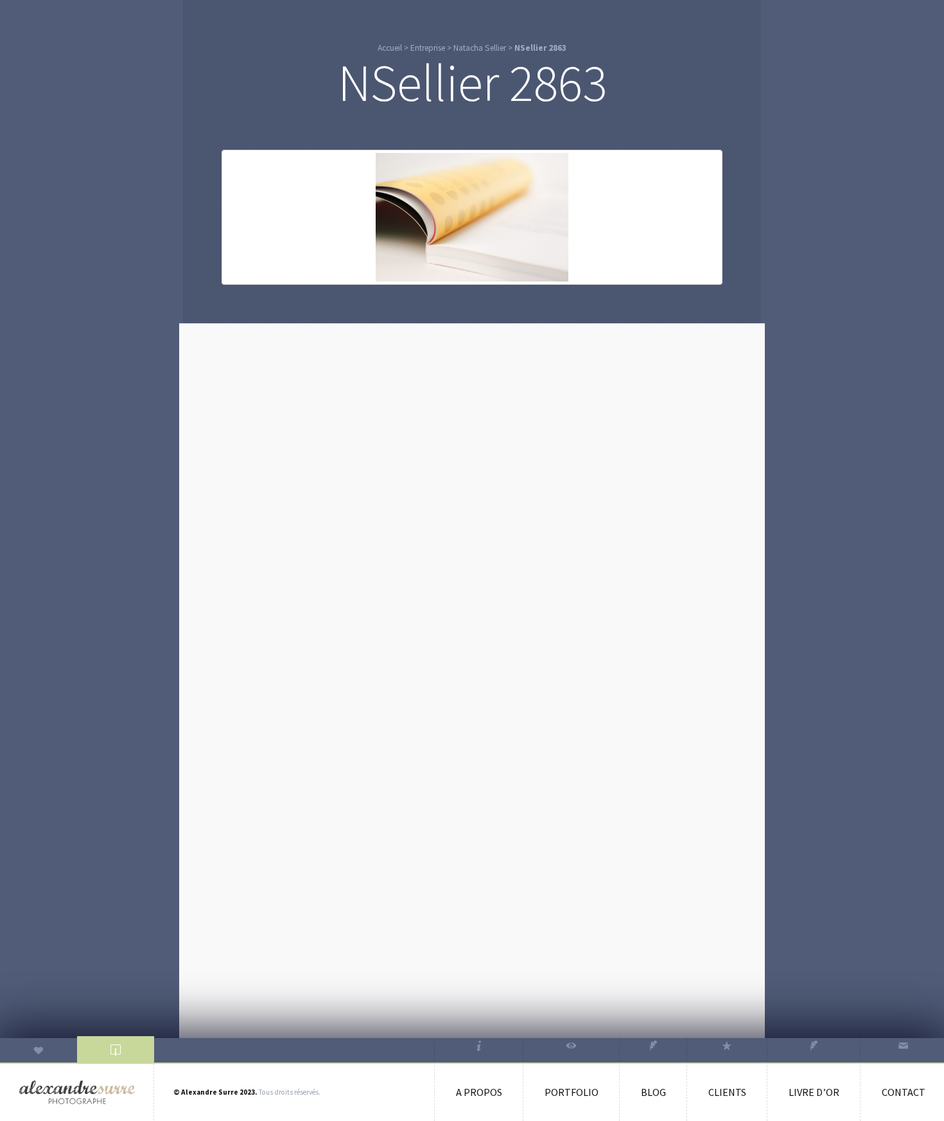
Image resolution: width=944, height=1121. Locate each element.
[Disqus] (472, 494)
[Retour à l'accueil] (77, 1092)
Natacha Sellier (479, 47)
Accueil (390, 47)
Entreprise (427, 47)
